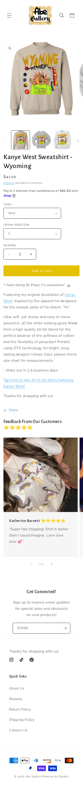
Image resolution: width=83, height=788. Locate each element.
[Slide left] (5, 141)
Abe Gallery (33, 776)
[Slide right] (78, 141)
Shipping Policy (22, 720)
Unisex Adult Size (16, 224)
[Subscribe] (65, 628)
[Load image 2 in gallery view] (41, 140)
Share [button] (13, 410)
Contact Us (18, 730)
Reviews (15, 699)
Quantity (9, 245)
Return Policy (20, 709)
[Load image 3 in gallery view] (62, 140)
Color (7, 204)
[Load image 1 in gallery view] (20, 140)
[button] (9, 15)
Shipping (8, 183)
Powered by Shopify (55, 776)
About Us (16, 688)
